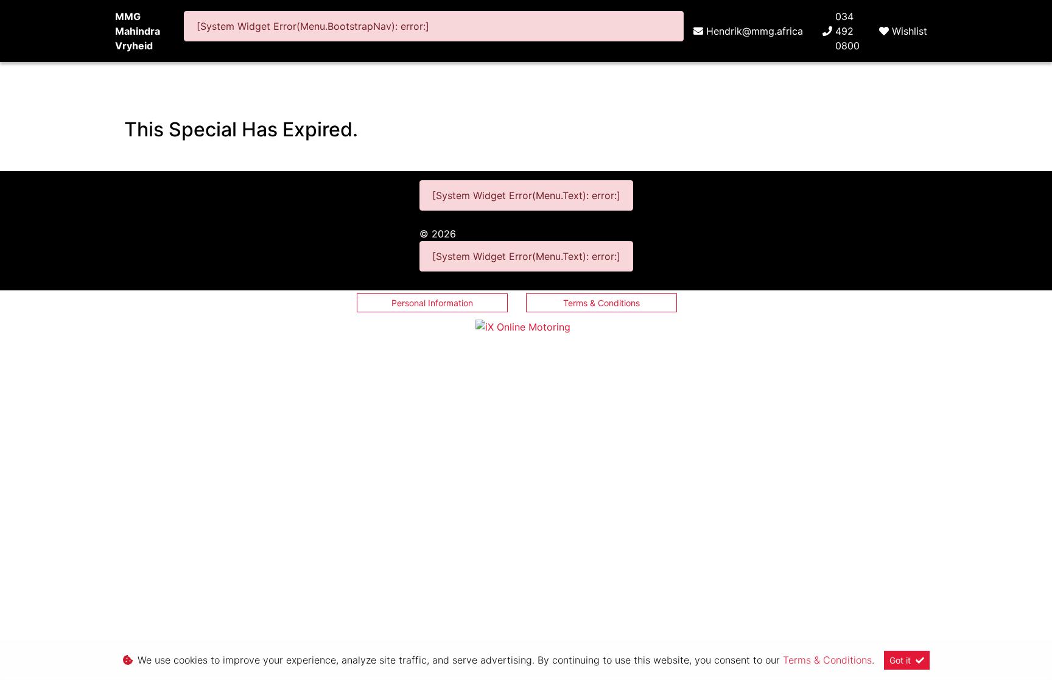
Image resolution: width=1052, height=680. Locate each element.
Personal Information (432, 303)
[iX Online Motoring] (526, 326)
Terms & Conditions (601, 303)
